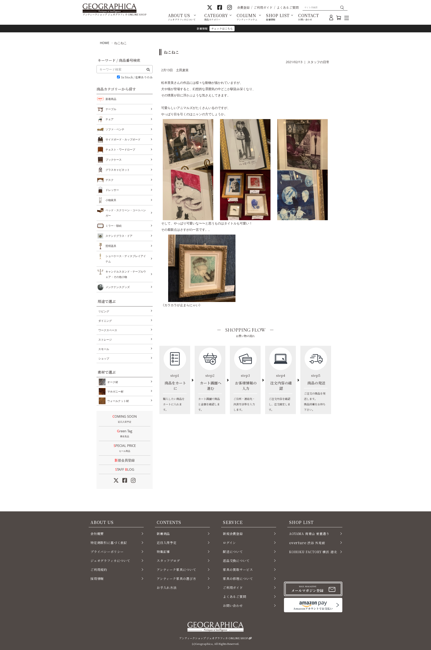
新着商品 (111, 99)
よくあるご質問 (288, 7)
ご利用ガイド (263, 7)
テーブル (111, 109)
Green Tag (124, 433)
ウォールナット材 (118, 401)
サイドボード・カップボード (123, 139)
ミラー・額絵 (114, 225)
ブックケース (114, 159)
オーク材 (112, 382)
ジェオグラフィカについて (110, 560)
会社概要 (97, 533)
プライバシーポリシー (107, 551)
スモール (103, 349)
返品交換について (236, 560)
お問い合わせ (233, 605)
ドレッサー (112, 190)
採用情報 (97, 578)
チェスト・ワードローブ (120, 149)
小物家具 (111, 200)
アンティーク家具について (176, 569)
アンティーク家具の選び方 (176, 578)
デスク (110, 180)
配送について (233, 551)
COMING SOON (124, 418)
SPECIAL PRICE (125, 448)
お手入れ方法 (167, 587)
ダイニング (105, 321)
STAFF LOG (124, 469)
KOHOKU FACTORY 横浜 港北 (313, 552)
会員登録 (243, 7)
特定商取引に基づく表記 (108, 542)
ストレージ (105, 340)
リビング (103, 311)
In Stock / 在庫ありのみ (137, 77)
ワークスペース (107, 330)
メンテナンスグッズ (118, 287)
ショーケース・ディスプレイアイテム (126, 258)
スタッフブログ (168, 560)
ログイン (229, 542)
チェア (110, 119)
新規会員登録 (124, 460)
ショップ (103, 358)
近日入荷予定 (167, 542)
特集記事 (163, 551)
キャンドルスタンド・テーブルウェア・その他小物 (126, 274)
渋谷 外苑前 (307, 542)
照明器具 (111, 246)
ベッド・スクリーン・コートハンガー (126, 213)
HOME (104, 43)
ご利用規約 (98, 569)
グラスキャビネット (118, 169)
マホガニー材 (115, 391)
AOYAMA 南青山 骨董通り (309, 533)
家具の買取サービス (238, 569)
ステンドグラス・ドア (119, 235)
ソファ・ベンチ (115, 129)
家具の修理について (238, 578)
